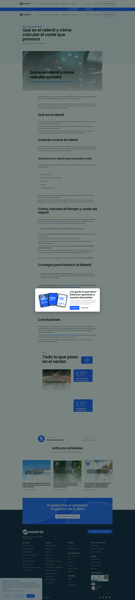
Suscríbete (74, 308)
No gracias (84, 308)
